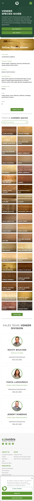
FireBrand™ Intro (18, 454)
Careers (4, 456)
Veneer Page (17, 314)
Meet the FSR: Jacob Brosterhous (22, 458)
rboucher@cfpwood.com (17, 357)
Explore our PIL (17, 109)
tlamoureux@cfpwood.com (17, 389)
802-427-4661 (17, 424)
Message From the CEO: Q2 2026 (22, 456)
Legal (3, 461)
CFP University (5, 470)
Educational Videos (6, 463)
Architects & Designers (7, 468)
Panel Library (5, 472)
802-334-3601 (17, 392)
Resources (6, 466)
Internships (4, 458)
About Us (5, 452)
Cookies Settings (17, 488)
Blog (16, 452)
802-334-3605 (17, 359)
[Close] (32, 478)
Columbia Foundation (7, 454)
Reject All (17, 493)
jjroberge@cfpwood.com (17, 421)
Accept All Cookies (17, 498)
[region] (17, 488)
